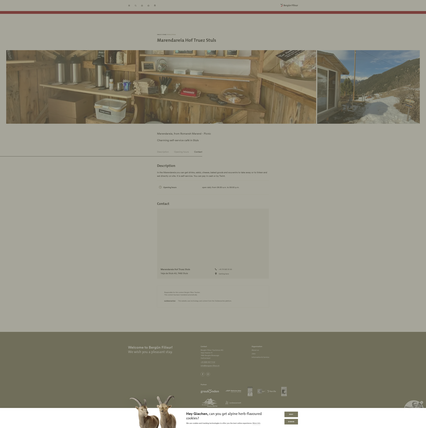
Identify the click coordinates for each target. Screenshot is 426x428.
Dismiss (291, 421)
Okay (291, 414)
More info (256, 423)
